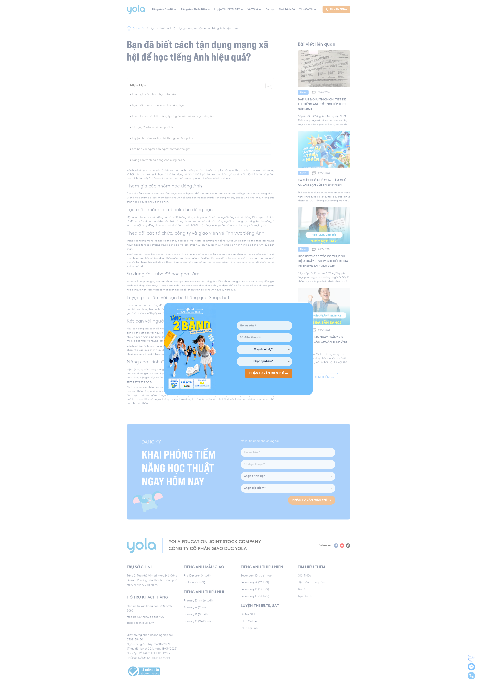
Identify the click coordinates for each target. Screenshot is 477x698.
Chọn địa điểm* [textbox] (263, 361)
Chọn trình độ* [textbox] (263, 349)
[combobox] (264, 349)
